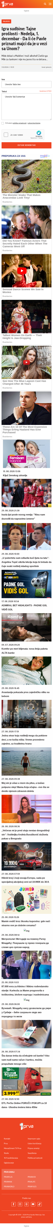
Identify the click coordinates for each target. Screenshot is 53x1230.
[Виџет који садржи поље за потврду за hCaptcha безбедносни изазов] (23, 134)
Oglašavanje (9, 1163)
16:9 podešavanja (11, 1158)
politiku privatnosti (19, 123)
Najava (6, 21)
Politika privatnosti (35, 1158)
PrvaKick (32, 1177)
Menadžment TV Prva (12, 1148)
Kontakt (7, 1139)
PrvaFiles (32, 1187)
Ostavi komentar (27, 145)
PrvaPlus (8, 1177)
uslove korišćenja (34, 123)
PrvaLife (31, 1182)
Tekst (4, 91)
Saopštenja (32, 1153)
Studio (6, 1153)
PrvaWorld (9, 1187)
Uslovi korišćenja (34, 1144)
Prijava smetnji (33, 1148)
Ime (3, 79)
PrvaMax (8, 1182)
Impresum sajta (34, 1139)
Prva (6, 1144)
